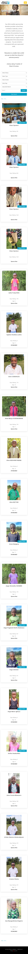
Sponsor (14, 136)
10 (4, 98)
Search (23, 90)
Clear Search (14, 94)
